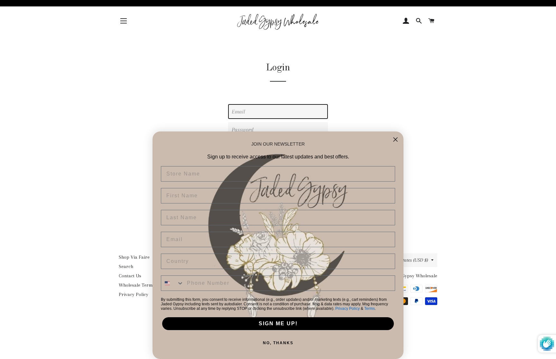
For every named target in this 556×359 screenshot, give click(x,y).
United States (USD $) (407, 260)
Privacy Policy (133, 294)
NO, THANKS (278, 343)
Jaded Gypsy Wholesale (413, 276)
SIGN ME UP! (278, 323)
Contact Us (130, 276)
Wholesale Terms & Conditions (151, 285)
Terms (369, 308)
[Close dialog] (395, 139)
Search (126, 266)
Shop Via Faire (134, 257)
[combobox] (172, 283)
